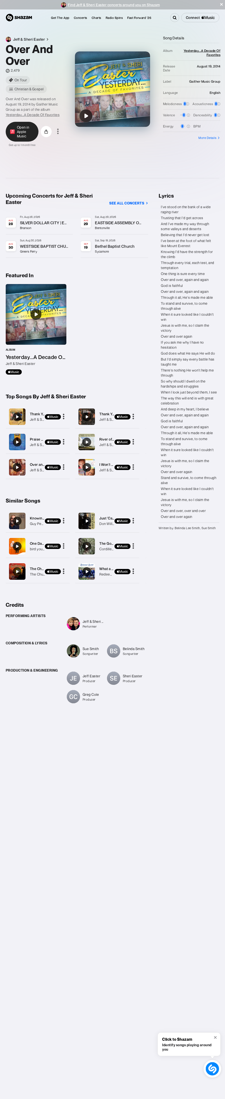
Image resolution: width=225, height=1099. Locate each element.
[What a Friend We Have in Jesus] (86, 571)
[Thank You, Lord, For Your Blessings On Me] (107, 416)
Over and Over (42, 464)
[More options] (58, 131)
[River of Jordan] (107, 442)
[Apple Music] (14, 372)
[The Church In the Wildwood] (17, 571)
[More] (63, 417)
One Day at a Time (45, 543)
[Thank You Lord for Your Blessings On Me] (38, 416)
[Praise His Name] (38, 442)
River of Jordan (111, 439)
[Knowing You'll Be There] (17, 521)
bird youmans (40, 549)
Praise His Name (43, 439)
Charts (96, 18)
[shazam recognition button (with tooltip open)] (212, 1068)
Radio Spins (114, 18)
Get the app (60, 18)
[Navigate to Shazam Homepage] (19, 17)
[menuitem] (60, 18)
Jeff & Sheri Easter (45, 445)
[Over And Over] (86, 115)
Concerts (80, 18)
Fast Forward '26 (139, 18)
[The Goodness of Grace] (86, 546)
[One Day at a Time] (17, 546)
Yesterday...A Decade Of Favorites (33, 115)
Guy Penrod (39, 523)
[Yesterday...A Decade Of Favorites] (36, 329)
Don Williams (109, 523)
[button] (221, 4)
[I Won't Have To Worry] (107, 467)
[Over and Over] (38, 467)
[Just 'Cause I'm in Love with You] (86, 521)
